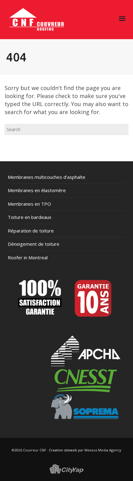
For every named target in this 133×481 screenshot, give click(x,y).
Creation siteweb (63, 450)
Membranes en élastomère (37, 190)
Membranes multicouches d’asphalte (46, 177)
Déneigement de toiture (33, 244)
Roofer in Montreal (28, 257)
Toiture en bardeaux (29, 217)
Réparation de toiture (31, 231)
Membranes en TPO (29, 204)
